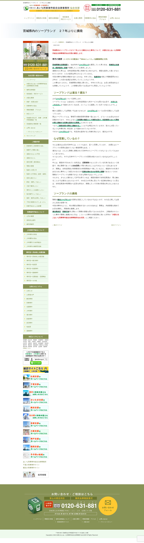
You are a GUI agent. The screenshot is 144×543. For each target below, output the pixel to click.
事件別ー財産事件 (32, 268)
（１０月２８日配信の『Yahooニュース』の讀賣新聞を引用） (85, 59)
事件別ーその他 (32, 280)
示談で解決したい (32, 186)
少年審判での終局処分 (34, 242)
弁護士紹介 (87, 522)
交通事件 (29, 307)
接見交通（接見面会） (34, 162)
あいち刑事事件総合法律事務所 (34, 461)
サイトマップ (31, 136)
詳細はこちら (27, 348)
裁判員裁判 (30, 224)
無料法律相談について (63, 519)
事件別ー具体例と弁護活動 (35, 256)
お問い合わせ (115, 18)
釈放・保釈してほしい (34, 182)
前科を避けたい (32, 178)
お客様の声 (30, 295)
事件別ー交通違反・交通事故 (36, 276)
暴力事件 (29, 315)
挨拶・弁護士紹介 (32, 102)
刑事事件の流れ (90, 18)
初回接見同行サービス (66, 18)
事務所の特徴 (41, 18)
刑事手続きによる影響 (34, 206)
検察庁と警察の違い (33, 150)
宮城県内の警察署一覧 (34, 124)
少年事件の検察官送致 (34, 246)
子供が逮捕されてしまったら (36, 202)
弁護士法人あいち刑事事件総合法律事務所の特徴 (37, 85)
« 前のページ (57, 225)
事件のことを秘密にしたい (35, 190)
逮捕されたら (31, 158)
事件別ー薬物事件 (32, 272)
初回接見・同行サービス (35, 94)
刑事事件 (61, 42)
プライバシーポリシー (35, 132)
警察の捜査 (30, 166)
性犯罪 (29, 327)
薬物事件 (29, 331)
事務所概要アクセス (102, 18)
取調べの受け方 (32, 170)
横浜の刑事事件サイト (31, 467)
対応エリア (30, 114)
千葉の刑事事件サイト (31, 464)
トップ (54, 42)
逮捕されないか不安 (33, 154)
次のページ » (116, 225)
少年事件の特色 (32, 234)
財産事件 (29, 319)
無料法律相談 (54, 18)
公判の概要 (30, 216)
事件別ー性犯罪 (32, 264)
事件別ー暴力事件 (32, 260)
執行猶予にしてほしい (34, 194)
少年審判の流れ (32, 238)
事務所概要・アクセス (34, 110)
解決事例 (29, 299)
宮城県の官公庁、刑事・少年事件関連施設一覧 (37, 119)
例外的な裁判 (31, 220)
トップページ (29, 18)
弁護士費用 (78, 18)
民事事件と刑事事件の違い (35, 146)
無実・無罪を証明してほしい (36, 198)
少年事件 (29, 311)
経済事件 (29, 323)
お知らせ (29, 291)
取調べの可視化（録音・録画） (37, 174)
